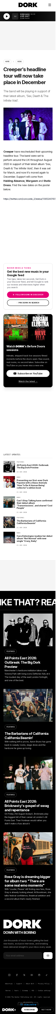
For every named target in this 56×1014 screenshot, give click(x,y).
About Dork (30, 983)
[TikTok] (47, 975)
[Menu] (50, 5)
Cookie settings (44, 990)
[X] (24, 975)
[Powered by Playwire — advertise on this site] (28, 1004)
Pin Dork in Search (28, 303)
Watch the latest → (28, 381)
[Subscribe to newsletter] (48, 955)
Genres (7, 990)
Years (16, 990)
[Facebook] (17, 975)
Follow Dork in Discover (28, 295)
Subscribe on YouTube (30, 373)
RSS (33, 990)
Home (7, 62)
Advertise (8, 983)
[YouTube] (32, 975)
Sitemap (25, 990)
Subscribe (29, 1010)
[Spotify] (39, 975)
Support (19, 983)
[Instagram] (9, 975)
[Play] (6, 16)
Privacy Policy (44, 983)
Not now (46, 1010)
